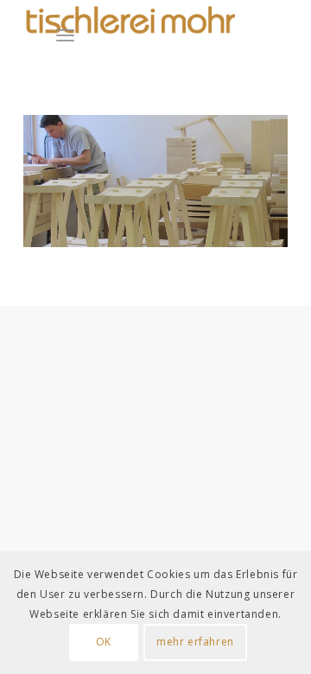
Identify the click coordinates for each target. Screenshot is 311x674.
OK (103, 641)
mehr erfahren (195, 641)
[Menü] (65, 34)
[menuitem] (80, 34)
